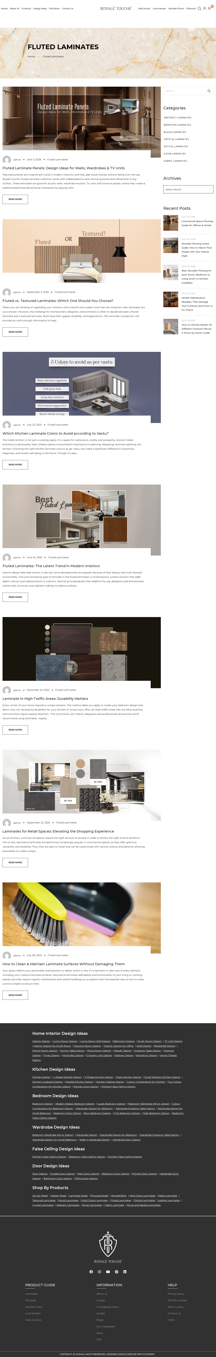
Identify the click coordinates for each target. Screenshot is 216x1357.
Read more (15, 199)
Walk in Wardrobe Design (95, 1139)
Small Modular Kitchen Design (162, 1077)
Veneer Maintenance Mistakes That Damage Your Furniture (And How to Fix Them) (197, 303)
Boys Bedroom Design (97, 1113)
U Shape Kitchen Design (99, 1077)
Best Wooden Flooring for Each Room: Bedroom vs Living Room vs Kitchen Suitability (196, 276)
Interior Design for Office (119, 1045)
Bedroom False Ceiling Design (87, 1156)
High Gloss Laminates (142, 1195)
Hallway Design (124, 1055)
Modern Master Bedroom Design (75, 1103)
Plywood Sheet (99, 1195)
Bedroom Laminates (177, 125)
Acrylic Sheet (40, 1195)
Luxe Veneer (159, 8)
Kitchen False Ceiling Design (119, 1086)
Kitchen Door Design (86, 1086)
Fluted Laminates (57, 159)
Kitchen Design (41, 1077)
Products (26, 8)
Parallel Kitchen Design (79, 1081)
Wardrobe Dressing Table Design (135, 1108)
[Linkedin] (125, 1272)
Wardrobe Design (86, 1134)
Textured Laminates (44, 1200)
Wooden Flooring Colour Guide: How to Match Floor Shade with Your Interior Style (197, 249)
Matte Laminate (167, 1195)
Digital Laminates (176, 146)
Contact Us (67, 8)
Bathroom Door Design (58, 1178)
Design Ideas (40, 8)
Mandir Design (122, 1050)
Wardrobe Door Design (127, 1139)
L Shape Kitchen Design (67, 1077)
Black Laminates (175, 132)
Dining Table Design (72, 1050)
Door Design (40, 1173)
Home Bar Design (73, 1055)
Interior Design (41, 1041)
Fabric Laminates (175, 161)
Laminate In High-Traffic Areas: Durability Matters (45, 699)
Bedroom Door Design (67, 1113)
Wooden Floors (176, 8)
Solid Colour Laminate (94, 1200)
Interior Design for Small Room (52, 1045)
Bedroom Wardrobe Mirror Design (148, 1103)
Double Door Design (62, 1173)
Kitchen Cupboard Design (47, 1081)
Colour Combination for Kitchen (146, 1081)
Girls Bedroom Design (127, 1113)
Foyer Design (52, 1055)
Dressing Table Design (147, 1050)
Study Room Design (150, 1041)
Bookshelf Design (164, 1045)
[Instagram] (99, 1272)
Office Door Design (86, 1178)
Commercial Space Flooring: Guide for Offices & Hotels (197, 223)
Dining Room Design (45, 1050)
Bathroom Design (124, 1041)
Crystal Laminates (176, 139)
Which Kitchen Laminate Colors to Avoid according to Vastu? (56, 433)
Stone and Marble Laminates (144, 1205)
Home (4, 8)
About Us (14, 8)
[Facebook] (91, 1272)
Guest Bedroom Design (112, 1103)
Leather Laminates (169, 1200)
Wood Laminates (68, 1200)
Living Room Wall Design (95, 1041)
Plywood (191, 8)
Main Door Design (88, 1173)
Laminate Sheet (78, 1195)
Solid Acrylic (144, 8)
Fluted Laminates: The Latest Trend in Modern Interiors (51, 566)
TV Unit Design (173, 1041)
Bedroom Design (42, 1103)
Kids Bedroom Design (156, 1113)
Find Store (54, 8)
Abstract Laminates (177, 117)
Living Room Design (65, 1041)
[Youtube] (108, 1272)
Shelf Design (144, 1045)
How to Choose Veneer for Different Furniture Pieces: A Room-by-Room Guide (197, 328)
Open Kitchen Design (128, 1077)
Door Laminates (175, 153)
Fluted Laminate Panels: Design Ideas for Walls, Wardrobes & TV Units (64, 168)
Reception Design (146, 1055)
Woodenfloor (119, 1195)
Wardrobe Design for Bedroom (94, 1108)
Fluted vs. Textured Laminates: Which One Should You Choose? (58, 301)
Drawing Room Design (87, 1045)
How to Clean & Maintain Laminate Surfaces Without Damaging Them (64, 964)
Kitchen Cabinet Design (110, 1081)
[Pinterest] (116, 1272)
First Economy (145, 1354)
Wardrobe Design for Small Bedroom (54, 1139)
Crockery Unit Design (99, 1055)
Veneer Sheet (58, 1195)
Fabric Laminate (114, 1205)
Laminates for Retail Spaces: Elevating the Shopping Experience (58, 831)
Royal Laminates (92, 1205)
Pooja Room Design (99, 1050)
